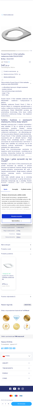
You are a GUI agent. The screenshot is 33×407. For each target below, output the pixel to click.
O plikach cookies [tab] (26, 189)
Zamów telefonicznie (9, 77)
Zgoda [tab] (5, 189)
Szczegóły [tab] (15, 189)
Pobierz (18, 234)
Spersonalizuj (15, 220)
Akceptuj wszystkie (16, 216)
